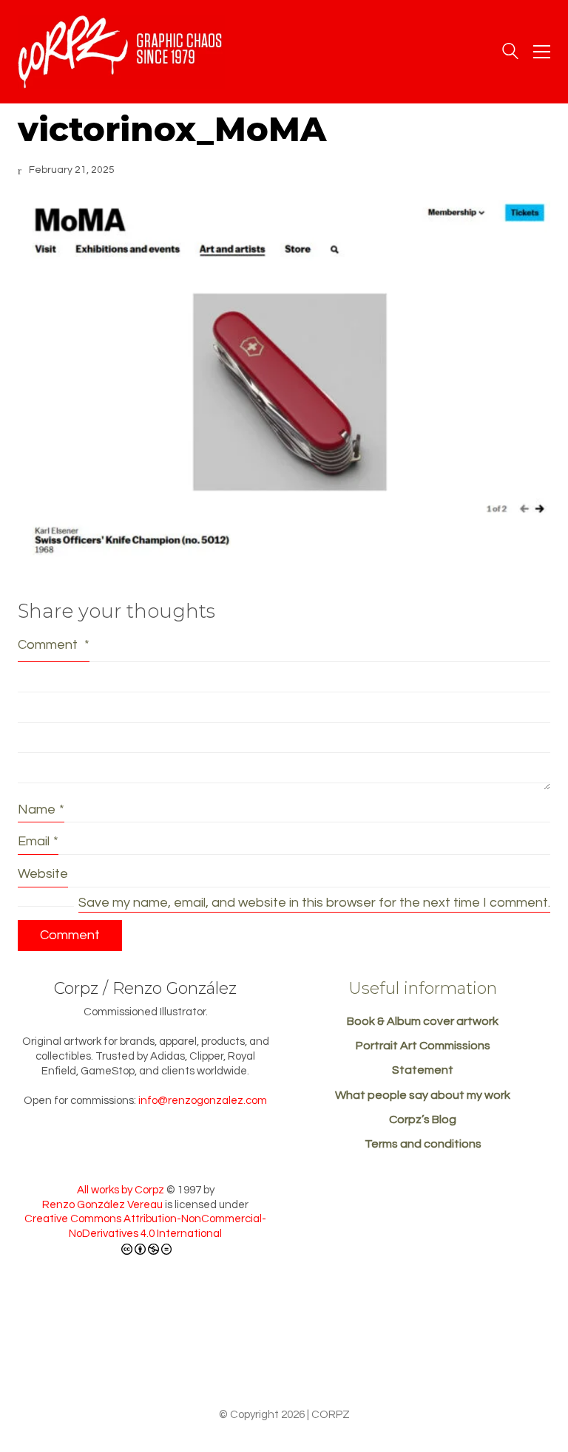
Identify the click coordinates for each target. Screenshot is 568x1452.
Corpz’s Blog (422, 1119)
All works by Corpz (120, 1190)
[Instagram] (337, 1358)
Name (41, 809)
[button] (541, 51)
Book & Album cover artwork (422, 1021)
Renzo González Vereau (102, 1204)
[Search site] (510, 53)
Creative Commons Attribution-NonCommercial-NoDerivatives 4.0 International (145, 1226)
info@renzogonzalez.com (202, 1100)
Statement (422, 1070)
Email (38, 841)
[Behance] (227, 1358)
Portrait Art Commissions (423, 1045)
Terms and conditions (423, 1144)
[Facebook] (282, 1358)
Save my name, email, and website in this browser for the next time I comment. (314, 903)
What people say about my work (422, 1095)
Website (43, 874)
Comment (53, 645)
